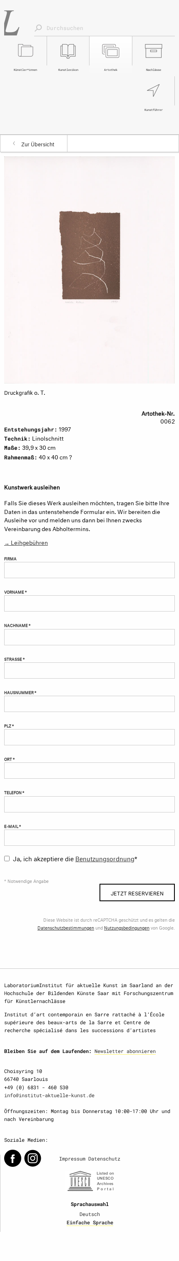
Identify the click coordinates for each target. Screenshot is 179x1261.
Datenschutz (104, 1158)
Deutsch (90, 1214)
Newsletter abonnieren (125, 1051)
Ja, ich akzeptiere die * (75, 857)
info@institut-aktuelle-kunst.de (49, 1095)
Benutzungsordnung (104, 857)
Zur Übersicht (38, 143)
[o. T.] (89, 268)
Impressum (72, 1158)
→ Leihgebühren (26, 541)
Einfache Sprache (90, 1222)
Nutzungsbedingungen (126, 927)
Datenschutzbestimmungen (65, 927)
